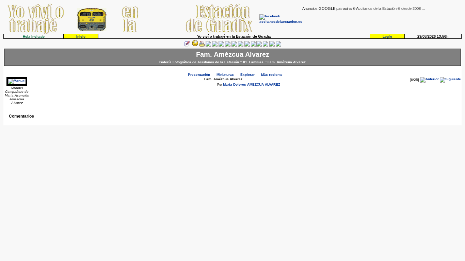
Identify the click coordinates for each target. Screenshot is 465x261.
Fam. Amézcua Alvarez (287, 62)
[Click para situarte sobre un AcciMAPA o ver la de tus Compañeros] (215, 45)
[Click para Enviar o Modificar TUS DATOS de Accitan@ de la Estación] (187, 45)
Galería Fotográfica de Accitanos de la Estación (199, 62)
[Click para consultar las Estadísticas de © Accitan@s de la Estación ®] (227, 45)
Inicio (80, 36)
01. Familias (253, 62)
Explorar (247, 74)
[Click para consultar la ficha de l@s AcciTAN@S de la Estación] (208, 45)
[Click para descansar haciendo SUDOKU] (221, 45)
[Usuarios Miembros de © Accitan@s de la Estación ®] (247, 45)
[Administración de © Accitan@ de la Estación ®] (278, 45)
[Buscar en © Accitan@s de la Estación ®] (234, 45)
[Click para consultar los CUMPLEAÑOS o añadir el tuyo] (202, 45)
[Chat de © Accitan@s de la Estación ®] (259, 45)
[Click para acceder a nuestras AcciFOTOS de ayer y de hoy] (194, 45)
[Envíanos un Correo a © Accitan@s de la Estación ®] (265, 45)
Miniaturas (225, 74)
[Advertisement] (382, 21)
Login (387, 36)
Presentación (199, 74)
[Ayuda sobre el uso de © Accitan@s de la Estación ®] (253, 45)
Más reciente (272, 74)
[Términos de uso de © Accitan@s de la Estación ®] (272, 45)
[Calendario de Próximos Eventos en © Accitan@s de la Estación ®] (240, 45)
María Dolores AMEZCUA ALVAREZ (251, 84)
